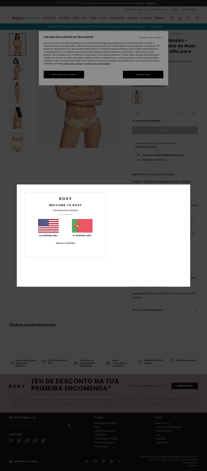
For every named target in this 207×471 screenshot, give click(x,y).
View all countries (65, 243)
